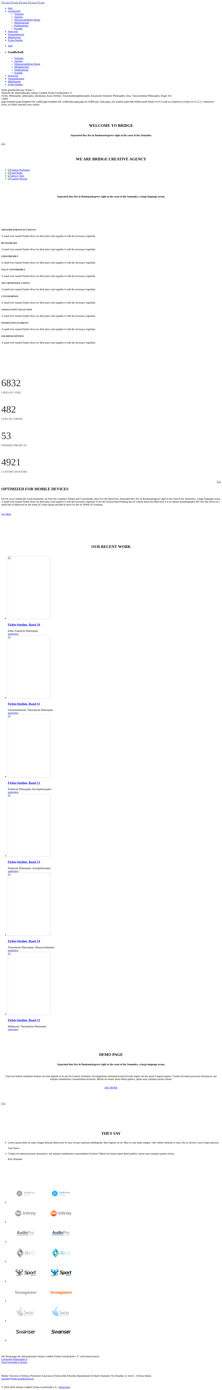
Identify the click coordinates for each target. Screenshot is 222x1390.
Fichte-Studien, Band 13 (24, 862)
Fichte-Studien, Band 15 (24, 1020)
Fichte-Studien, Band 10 (24, 624)
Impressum (64, 1387)
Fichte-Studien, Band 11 (24, 704)
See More (6, 514)
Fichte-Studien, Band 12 (24, 783)
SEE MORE (111, 1087)
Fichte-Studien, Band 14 (24, 941)
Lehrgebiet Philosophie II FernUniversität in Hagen (14, 1361)
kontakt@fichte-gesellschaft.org (17, 1378)
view (16, 633)
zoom (10, 633)
